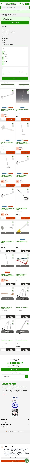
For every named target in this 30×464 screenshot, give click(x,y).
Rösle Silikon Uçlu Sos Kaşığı (21, 340)
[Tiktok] (16, 363)
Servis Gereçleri (21, 10)
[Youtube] (8, 363)
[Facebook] (13, 363)
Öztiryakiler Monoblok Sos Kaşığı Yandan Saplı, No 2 (7, 209)
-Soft (7, 431)
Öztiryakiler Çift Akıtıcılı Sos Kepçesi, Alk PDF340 (6, 308)
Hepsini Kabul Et (15, 461)
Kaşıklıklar (4, 36)
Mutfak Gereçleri (9, 10)
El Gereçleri (15, 10)
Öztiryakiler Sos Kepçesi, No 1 (7, 340)
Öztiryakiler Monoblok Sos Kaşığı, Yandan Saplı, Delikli (6, 176)
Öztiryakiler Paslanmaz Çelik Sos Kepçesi (7, 242)
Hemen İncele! (16, 369)
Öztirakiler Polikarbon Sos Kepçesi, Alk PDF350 (21, 275)
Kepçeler (4, 40)
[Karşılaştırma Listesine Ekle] (13, 93)
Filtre (3, 85)
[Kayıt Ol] (26, 376)
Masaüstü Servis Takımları (7, 44)
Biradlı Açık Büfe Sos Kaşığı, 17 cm (7, 143)
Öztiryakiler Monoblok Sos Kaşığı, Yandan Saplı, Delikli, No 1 (7, 275)
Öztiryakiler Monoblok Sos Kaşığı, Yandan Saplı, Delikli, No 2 (22, 143)
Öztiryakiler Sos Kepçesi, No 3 (22, 307)
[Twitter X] (19, 363)
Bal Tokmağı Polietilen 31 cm (21, 241)
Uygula (15, 78)
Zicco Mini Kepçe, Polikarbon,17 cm (22, 110)
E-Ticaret (11, 431)
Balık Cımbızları (5, 38)
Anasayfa (3, 10)
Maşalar (3, 42)
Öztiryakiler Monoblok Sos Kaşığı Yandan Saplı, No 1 (7, 110)
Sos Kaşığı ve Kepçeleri (8, 32)
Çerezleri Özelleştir (15, 457)
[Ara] (28, 7)
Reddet (19, 452)
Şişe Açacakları (5, 34)
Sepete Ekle (10, 119)
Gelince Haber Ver (10, 251)
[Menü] (1, 4)
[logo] (10, 4)
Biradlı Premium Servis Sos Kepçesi (21, 209)
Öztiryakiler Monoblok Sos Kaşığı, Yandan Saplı (21, 176)
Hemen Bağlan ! (15, 22)
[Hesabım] (23, 4)
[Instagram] (11, 363)
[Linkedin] (22, 363)
